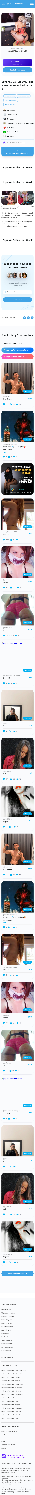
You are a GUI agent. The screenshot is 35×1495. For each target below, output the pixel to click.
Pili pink (6, 821)
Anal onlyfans (6, 1330)
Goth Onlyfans (6, 1351)
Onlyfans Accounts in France (11, 1391)
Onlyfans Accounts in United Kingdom (14, 1374)
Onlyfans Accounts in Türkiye (11, 1415)
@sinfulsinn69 (7, 628)
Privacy (3, 1441)
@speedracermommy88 (11, 676)
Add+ (22, 143)
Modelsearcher (13, 143)
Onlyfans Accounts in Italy (10, 1401)
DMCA (3, 1448)
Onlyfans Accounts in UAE (10, 1418)
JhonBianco (7, 399)
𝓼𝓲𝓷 (4, 630)
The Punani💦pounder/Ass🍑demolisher (14, 448)
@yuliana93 (7, 771)
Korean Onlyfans (7, 1357)
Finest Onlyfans (6, 1323)
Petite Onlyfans (6, 1320)
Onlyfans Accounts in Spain (10, 1405)
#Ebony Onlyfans (10, 105)
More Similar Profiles (16, 1273)
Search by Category (11, 343)
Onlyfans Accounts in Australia (11, 1388)
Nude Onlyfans (6, 1310)
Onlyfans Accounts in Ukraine (11, 1381)
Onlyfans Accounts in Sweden (11, 1408)
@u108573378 (7, 819)
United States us (10, 96)
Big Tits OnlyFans (7, 1337)
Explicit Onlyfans (7, 1344)
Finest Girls (18, 4)
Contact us (5, 1435)
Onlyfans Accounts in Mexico (11, 1412)
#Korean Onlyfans (23, 96)
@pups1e (6, 580)
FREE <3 (6, 534)
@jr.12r (5, 724)
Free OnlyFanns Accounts (15, 350)
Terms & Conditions (8, 1445)
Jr (3, 726)
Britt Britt (6, 678)
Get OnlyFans (17, 70)
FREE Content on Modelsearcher (17, 62)
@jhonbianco (7, 397)
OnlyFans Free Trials (13, 356)
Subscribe (17, 300)
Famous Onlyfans (7, 1347)
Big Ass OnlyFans (7, 1327)
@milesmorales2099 (10, 445)
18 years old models (8, 1313)
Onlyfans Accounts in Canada (11, 1377)
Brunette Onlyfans (7, 1316)
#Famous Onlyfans (10, 100)
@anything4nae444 (10, 532)
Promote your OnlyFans (9, 1432)
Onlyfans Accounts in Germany (12, 1394)
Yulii (4, 774)
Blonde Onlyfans (7, 1334)
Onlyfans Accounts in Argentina (12, 1384)
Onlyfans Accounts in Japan (11, 1398)
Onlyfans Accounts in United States (13, 1371)
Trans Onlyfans (6, 1340)
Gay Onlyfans (6, 1354)
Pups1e (5, 582)
